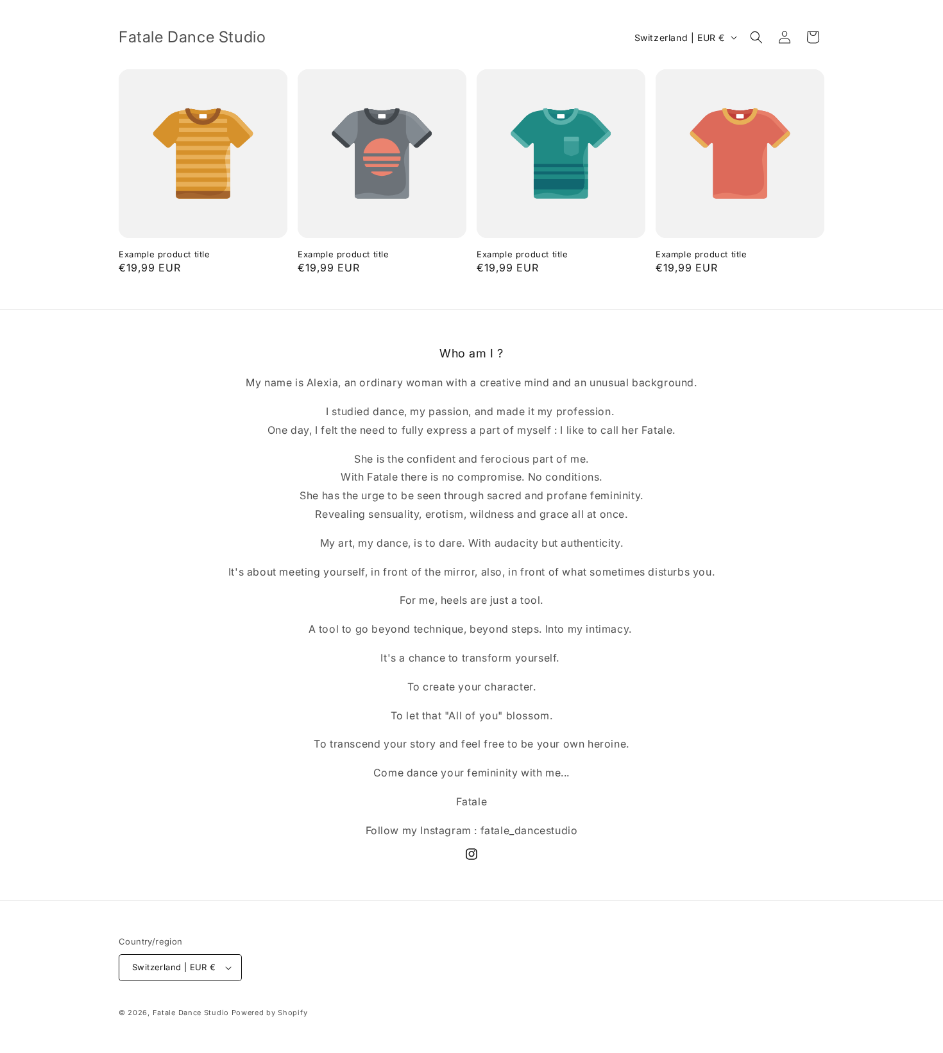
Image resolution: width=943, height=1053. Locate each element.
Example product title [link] (164, 254)
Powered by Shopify (270, 1012)
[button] (756, 37)
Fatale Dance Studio (192, 1012)
